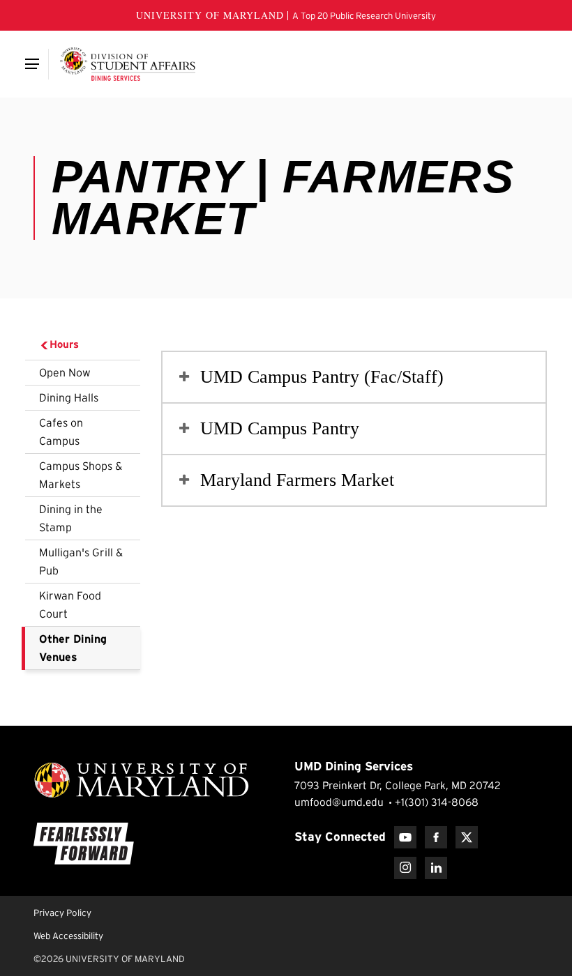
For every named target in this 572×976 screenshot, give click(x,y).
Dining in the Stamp (71, 518)
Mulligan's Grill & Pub (81, 561)
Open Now (65, 372)
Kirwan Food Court (70, 604)
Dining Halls (68, 397)
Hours (64, 344)
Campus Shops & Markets (80, 474)
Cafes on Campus (61, 431)
